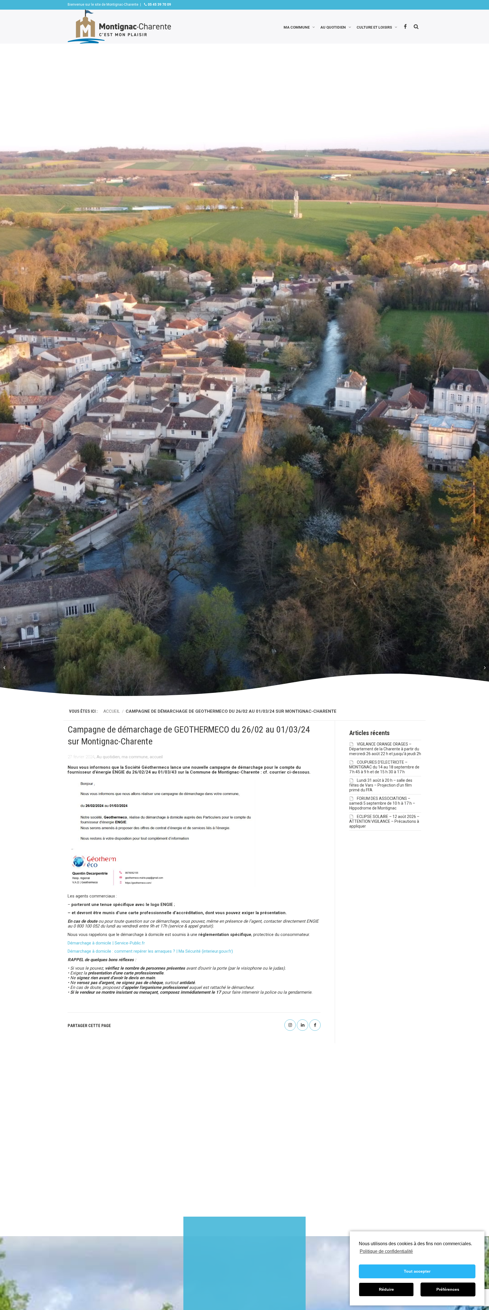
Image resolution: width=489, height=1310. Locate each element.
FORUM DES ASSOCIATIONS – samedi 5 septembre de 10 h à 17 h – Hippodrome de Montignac (382, 803)
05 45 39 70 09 (159, 5)
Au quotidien (333, 26)
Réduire (386, 1289)
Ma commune (297, 26)
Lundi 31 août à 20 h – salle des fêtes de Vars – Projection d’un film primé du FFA (380, 785)
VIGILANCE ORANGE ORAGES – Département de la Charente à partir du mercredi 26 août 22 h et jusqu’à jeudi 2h (385, 749)
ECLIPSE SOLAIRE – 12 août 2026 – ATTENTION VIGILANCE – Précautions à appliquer (384, 821)
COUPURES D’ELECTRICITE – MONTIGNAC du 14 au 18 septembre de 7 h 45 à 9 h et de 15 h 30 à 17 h (384, 767)
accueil (156, 756)
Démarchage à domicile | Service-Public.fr (106, 943)
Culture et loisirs (374, 26)
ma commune (135, 756)
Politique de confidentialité (386, 1251)
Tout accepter (417, 1271)
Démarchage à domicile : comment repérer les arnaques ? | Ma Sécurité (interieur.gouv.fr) (150, 951)
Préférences (447, 1289)
